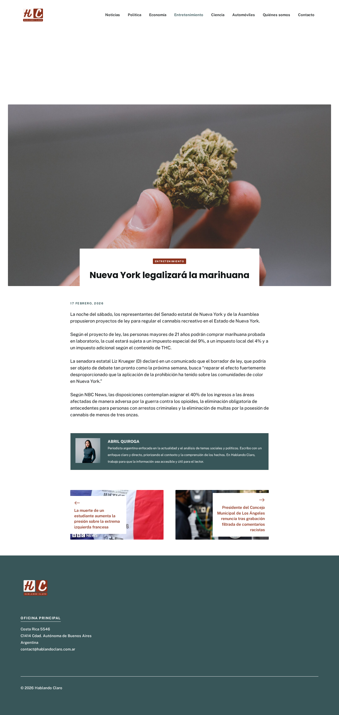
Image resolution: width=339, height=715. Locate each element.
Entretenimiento (188, 15)
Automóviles (243, 15)
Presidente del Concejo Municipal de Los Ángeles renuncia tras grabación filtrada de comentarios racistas (241, 518)
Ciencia (217, 15)
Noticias (112, 15)
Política (134, 15)
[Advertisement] (169, 67)
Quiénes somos (276, 15)
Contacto (306, 15)
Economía (157, 15)
